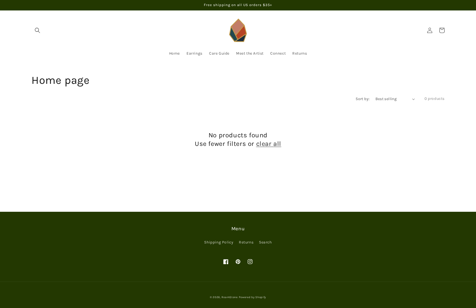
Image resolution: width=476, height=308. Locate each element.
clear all (268, 144)
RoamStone (229, 297)
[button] (37, 30)
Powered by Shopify (252, 297)
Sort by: (362, 99)
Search (265, 242)
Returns (246, 242)
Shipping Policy (218, 242)
